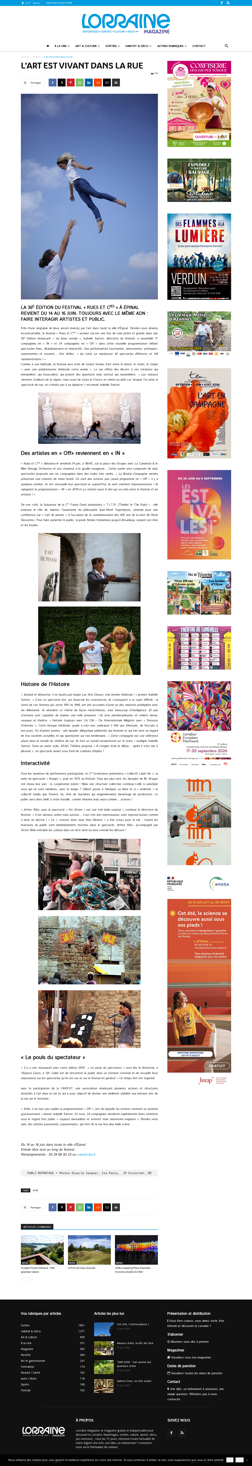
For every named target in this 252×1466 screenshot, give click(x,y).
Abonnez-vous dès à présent (189, 1342)
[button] (226, 46)
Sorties (111, 46)
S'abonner (175, 1334)
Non (239, 1459)
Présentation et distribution (188, 1313)
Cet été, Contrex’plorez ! (133, 1324)
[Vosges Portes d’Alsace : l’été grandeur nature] (42, 1250)
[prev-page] (23, 1279)
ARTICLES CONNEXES (37, 1227)
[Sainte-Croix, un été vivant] (104, 1386)
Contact (199, 46)
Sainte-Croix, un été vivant (134, 1381)
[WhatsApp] (80, 82)
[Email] (107, 82)
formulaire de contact (104, 1447)
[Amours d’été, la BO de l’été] (104, 1348)
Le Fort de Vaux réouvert (81, 1267)
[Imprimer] (116, 82)
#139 (35, 1190)
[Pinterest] (71, 82)
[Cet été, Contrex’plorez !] (104, 1329)
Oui (230, 1459)
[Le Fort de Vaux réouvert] (89, 1250)
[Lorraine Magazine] (126, 23)
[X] (62, 82)
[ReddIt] (98, 82)
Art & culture (86, 46)
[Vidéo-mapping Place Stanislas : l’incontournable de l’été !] (136, 1250)
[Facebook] (222, 3)
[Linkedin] (89, 82)
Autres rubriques (170, 46)
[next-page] (29, 1279)
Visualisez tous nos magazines (190, 1357)
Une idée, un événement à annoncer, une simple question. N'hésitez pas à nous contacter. (195, 1394)
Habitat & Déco (137, 46)
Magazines (175, 1350)
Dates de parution (181, 1366)
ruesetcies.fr (86, 1154)
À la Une (61, 46)
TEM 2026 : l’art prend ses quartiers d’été (134, 1364)
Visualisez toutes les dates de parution (196, 1373)
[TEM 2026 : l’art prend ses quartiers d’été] (104, 1367)
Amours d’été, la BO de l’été (135, 1343)
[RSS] (228, 3)
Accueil (25, 57)
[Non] (247, 1460)
